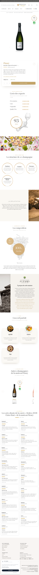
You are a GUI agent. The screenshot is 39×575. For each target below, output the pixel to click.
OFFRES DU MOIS (29, 8)
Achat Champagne (9, 12)
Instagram (27, 558)
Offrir (35, 8)
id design (36, 571)
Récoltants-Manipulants (18, 12)
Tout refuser (6, 572)
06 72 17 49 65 (23, 556)
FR (36, 5)
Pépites (9, 8)
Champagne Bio (23, 544)
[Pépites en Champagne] (21, 5)
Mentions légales (5, 556)
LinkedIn (31, 558)
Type (21, 8)
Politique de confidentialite (5, 567)
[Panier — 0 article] (34, 5)
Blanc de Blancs (4, 545)
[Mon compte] (32, 5)
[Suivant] (36, 391)
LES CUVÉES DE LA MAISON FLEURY (10, 76)
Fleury (32, 288)
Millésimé (3, 550)
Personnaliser (15, 572)
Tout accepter (10, 570)
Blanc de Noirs (24, 204)
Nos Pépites (22, 548)
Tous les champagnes (5, 544)
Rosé (3, 548)
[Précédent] (3, 391)
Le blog (3, 553)
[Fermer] (18, 561)
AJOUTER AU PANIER (23, 83)
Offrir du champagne (23, 547)
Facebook (22, 558)
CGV (3, 555)
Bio (12, 8)
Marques (16, 8)
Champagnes (3, 8)
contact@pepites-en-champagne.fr (26, 557)
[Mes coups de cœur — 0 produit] (29, 5)
